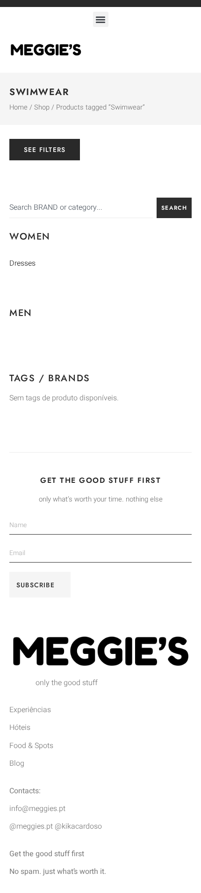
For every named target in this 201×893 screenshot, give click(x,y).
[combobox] (81, 208)
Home (18, 107)
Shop (42, 107)
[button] (100, 19)
